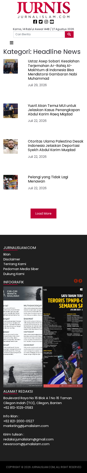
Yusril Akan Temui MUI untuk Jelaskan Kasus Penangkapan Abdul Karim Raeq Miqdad (54, 110)
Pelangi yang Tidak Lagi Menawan (48, 179)
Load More (43, 213)
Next (80, 281)
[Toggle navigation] (11, 43)
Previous (76, 281)
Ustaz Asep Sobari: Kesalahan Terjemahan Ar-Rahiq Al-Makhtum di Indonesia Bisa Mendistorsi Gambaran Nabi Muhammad (53, 70)
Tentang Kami (14, 264)
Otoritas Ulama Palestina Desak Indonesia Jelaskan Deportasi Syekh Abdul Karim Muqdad (55, 145)
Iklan (6, 254)
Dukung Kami (13, 274)
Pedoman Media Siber (21, 269)
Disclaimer (11, 259)
